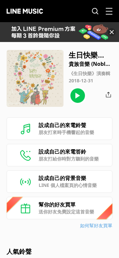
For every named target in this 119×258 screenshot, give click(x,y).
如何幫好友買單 (96, 225)
